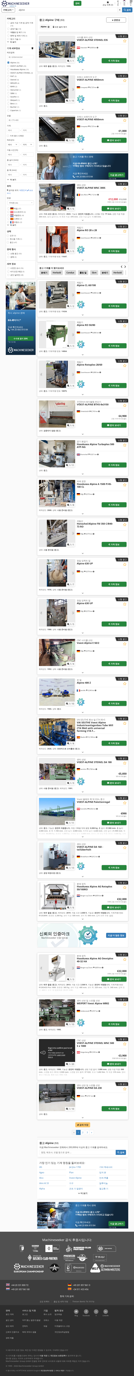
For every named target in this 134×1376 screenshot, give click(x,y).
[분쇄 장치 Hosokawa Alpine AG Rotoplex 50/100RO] (57, 896)
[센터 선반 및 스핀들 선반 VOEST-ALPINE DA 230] (57, 1097)
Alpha (42, 1188)
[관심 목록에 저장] (125, 41)
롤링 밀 (83, 272)
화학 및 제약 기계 (18, 35)
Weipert (15, 100)
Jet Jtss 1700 (75, 1167)
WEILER (14, 83)
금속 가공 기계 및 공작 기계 (21, 24)
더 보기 (84, 1193)
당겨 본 (102, 1172)
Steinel (14, 79)
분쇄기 (44, 272)
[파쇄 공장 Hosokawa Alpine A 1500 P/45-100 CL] (57, 493)
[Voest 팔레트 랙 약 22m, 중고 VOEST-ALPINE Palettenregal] (57, 811)
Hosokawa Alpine (19, 69)
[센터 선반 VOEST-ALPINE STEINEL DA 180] (57, 771)
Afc (40, 1167)
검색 (128, 9)
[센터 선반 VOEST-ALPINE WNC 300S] (57, 197)
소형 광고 (16, 253)
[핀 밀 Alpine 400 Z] (57, 692)
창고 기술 (15, 39)
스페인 (17, 218)
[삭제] (119, 9)
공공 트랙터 (44, 1301)
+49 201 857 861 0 (81, 1285)
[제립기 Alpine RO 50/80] (57, 334)
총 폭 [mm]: (12, 170)
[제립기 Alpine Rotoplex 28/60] (57, 374)
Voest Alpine (75, 1177)
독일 (17, 208)
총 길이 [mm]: (13, 160)
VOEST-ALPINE (18, 66)
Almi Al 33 (44, 1183)
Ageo (41, 1172)
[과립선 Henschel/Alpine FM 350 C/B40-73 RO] (57, 533)
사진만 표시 (16, 268)
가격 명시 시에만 (17, 135)
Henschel (15, 90)
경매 (13, 257)
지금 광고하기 (116, 174)
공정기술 (15, 29)
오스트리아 (19, 212)
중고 (13, 242)
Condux (70, 272)
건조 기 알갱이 (76, 1188)
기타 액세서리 (105, 1167)
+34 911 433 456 (80, 1289)
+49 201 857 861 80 (20, 1289)
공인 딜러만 (16, 275)
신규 (13, 235)
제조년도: (11, 140)
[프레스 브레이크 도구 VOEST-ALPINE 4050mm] (57, 89)
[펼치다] (83, 69)
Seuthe (14, 96)
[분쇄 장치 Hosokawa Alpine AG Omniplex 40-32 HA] (57, 968)
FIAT (13, 76)
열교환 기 (103, 1188)
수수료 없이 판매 (21, 338)
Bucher (14, 107)
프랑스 (17, 222)
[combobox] (20, 203)
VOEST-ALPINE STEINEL (21, 73)
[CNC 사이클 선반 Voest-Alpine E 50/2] (57, 652)
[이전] (41, 49)
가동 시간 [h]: (12, 150)
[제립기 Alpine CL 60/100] (57, 294)
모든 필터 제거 (60, 27)
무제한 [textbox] (13, 202)
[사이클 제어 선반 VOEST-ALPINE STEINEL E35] (57, 49)
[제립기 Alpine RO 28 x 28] (57, 239)
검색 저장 (83, 1124)
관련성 (116, 20)
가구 (71, 1183)
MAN (13, 86)
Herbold (57, 272)
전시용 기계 (16, 239)
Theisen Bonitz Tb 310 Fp (83, 1301)
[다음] (73, 49)
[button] (131, 3)
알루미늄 (103, 1183)
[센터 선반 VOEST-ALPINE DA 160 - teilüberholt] (57, 856)
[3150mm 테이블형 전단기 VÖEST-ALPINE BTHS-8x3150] (57, 414)
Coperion (15, 110)
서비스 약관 (59, 1370)
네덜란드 (18, 215)
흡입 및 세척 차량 (61, 1301)
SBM (13, 93)
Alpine (14, 62)
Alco (41, 1177)
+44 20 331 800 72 (19, 1285)
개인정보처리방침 (47, 1370)
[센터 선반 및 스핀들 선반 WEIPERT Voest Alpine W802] (57, 1012)
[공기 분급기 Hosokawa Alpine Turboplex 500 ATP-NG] (57, 453)
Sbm (94, 272)
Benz (13, 103)
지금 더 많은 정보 (116, 935)
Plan (71, 1172)
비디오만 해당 (17, 271)
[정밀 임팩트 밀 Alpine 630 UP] (57, 573)
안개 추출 (103, 1177)
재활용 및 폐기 (18, 32)
